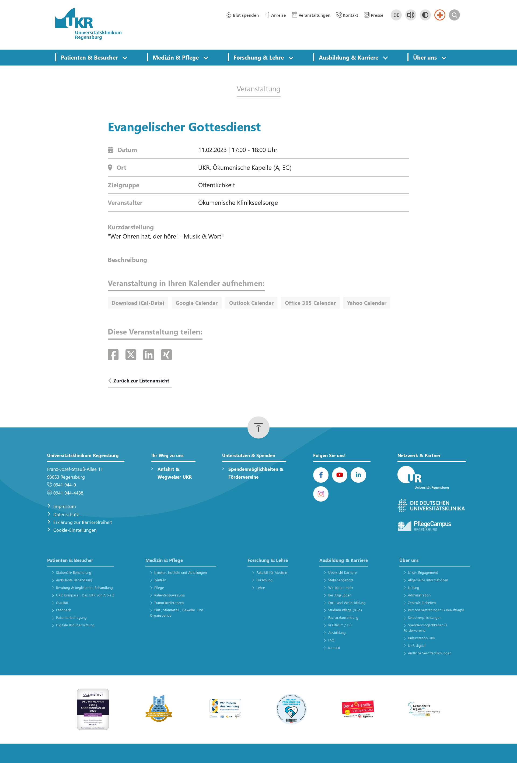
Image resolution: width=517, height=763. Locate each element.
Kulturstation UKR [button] (421, 638)
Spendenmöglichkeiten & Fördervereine (255, 473)
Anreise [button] (278, 15)
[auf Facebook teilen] (115, 354)
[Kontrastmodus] (425, 14)
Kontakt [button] (350, 15)
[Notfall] (439, 14)
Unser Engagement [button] (423, 572)
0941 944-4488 (68, 493)
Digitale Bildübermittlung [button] (75, 625)
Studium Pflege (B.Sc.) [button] (345, 609)
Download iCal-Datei (137, 302)
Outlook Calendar (251, 302)
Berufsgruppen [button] (339, 595)
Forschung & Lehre (258, 57)
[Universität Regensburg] (431, 478)
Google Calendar (197, 302)
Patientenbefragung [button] (71, 617)
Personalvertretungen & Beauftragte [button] (436, 609)
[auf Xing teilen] (166, 354)
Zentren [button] (160, 580)
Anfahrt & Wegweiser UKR (175, 473)
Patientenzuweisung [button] (169, 595)
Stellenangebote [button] (340, 580)
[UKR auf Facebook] (321, 475)
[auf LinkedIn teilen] (150, 354)
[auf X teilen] (132, 354)
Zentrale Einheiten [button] (422, 602)
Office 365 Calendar (310, 302)
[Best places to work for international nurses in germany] (159, 709)
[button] (125, 57)
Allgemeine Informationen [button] (428, 580)
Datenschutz (66, 514)
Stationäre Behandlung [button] (73, 572)
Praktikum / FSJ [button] (339, 625)
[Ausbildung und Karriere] (225, 709)
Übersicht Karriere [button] (342, 572)
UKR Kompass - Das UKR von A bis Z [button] (85, 595)
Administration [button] (419, 595)
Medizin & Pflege (176, 57)
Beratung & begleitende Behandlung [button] (84, 587)
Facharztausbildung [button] (343, 617)
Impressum (64, 506)
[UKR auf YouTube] (339, 475)
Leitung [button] (413, 587)
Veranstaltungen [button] (314, 15)
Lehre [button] (260, 587)
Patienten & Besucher (89, 57)
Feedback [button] (63, 609)
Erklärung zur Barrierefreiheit (82, 522)
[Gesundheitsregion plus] (424, 709)
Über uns (425, 57)
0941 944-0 (64, 485)
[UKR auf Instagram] (321, 494)
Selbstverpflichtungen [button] (424, 617)
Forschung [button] (264, 580)
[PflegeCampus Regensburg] (431, 526)
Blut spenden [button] (246, 15)
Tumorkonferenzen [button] (169, 602)
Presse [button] (377, 15)
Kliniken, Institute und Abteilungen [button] (180, 572)
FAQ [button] (331, 640)
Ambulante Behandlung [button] (74, 580)
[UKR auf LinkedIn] (358, 475)
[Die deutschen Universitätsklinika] (431, 505)
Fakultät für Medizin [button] (271, 572)
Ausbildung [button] (336, 632)
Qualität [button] (62, 602)
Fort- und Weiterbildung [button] (346, 602)
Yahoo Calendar (366, 302)
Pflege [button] (159, 587)
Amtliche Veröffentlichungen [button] (429, 653)
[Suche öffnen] (454, 14)
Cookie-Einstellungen (75, 530)
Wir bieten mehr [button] (340, 587)
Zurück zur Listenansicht (141, 380)
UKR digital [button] (416, 645)
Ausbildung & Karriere (348, 57)
